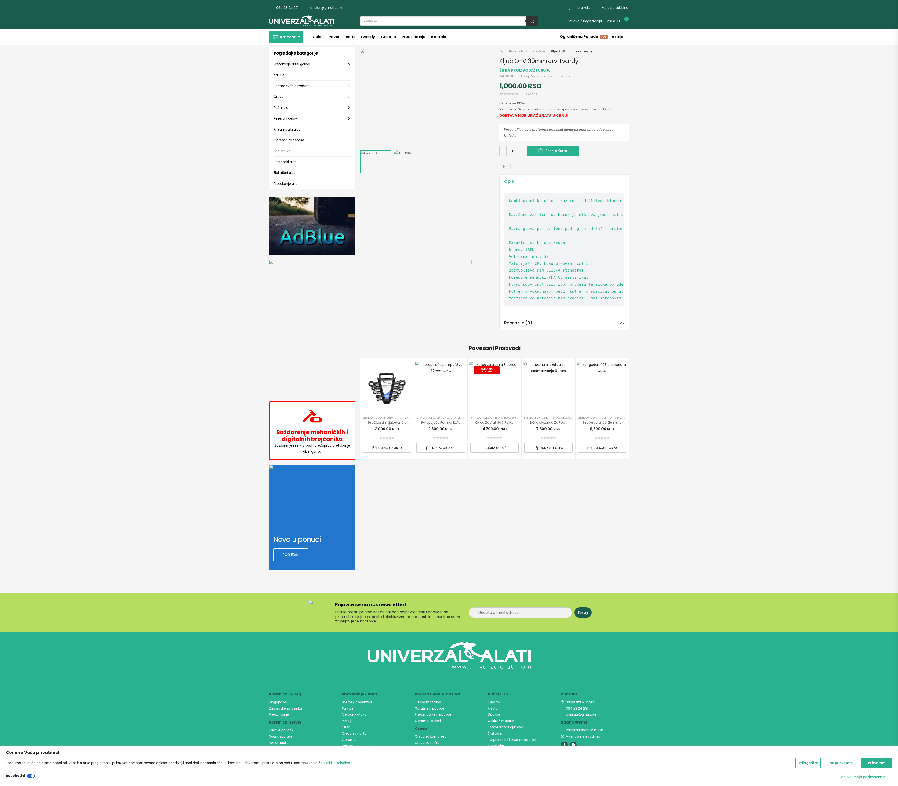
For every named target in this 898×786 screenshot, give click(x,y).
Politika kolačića (337, 763)
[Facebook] (504, 166)
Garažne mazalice (548, 418)
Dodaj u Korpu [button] (390, 448)
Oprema (495, 418)
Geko (521, 76)
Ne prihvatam (841, 763)
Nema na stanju (487, 370)
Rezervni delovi (286, 118)
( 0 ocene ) (529, 93)
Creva (278, 96)
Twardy (564, 76)
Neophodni (15, 775)
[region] (449, 766)
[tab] (564, 181)
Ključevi (538, 51)
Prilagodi (806, 763)
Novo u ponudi (547, 76)
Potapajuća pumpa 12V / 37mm (446, 422)
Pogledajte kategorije (296, 53)
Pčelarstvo (282, 151)
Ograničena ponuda (583, 37)
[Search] (532, 21)
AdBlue (279, 75)
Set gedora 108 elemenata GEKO (609, 422)
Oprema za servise (289, 140)
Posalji (583, 612)
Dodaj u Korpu (556, 151)
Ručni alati (282, 107)
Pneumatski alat (287, 129)
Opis (509, 181)
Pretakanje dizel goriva (292, 64)
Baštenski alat (285, 162)
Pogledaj (290, 555)
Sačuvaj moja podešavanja (862, 777)
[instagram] (573, 745)
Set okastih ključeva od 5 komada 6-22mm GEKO (407, 422)
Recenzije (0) (518, 323)
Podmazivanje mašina (292, 86)
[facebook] (564, 745)
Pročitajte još (494, 448)
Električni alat (284, 172)
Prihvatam (876, 763)
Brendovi (368, 418)
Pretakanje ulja (285, 183)
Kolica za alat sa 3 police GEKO (499, 422)
